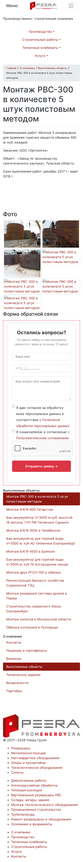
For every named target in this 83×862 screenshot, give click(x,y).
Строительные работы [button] (40, 40)
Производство (22, 837)
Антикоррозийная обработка (34, 785)
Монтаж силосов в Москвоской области (38, 619)
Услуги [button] (40, 56)
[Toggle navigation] (71, 6)
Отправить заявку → (41, 466)
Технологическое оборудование (36, 768)
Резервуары (20, 748)
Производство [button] (40, 31)
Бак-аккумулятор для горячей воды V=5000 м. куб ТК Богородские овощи (37, 561)
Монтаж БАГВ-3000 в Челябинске (33, 530)
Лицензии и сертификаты (26, 650)
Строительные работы (29, 847)
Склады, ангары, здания (30, 800)
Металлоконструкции (28, 753)
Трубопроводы (23, 814)
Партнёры (14, 691)
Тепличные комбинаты (29, 842)
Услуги (16, 851)
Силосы (17, 772)
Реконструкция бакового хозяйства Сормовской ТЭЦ (35, 582)
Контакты (13, 642)
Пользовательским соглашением (42, 438)
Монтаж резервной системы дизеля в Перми (36, 595)
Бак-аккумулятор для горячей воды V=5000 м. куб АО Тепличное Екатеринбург (40, 540)
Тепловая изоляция (26, 790)
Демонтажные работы (28, 780)
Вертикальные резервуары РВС (36, 795)
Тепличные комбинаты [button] (40, 48)
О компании (20, 832)
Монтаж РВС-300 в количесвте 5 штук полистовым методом (37, 498)
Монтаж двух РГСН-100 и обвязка (33, 572)
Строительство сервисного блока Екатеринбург (33, 608)
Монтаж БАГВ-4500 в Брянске (30, 551)
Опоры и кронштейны (28, 763)
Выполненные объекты (24, 667)
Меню (12, 5)
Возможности (17, 683)
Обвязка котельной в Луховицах (32, 627)
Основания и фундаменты (31, 824)
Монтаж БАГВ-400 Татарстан (29, 509)
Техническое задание (23, 675)
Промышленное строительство (36, 810)
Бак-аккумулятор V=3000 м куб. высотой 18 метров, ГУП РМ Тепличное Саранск (39, 519)
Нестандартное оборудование (35, 758)
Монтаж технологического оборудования (44, 805)
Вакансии (13, 659)
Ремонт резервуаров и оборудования (41, 819)
